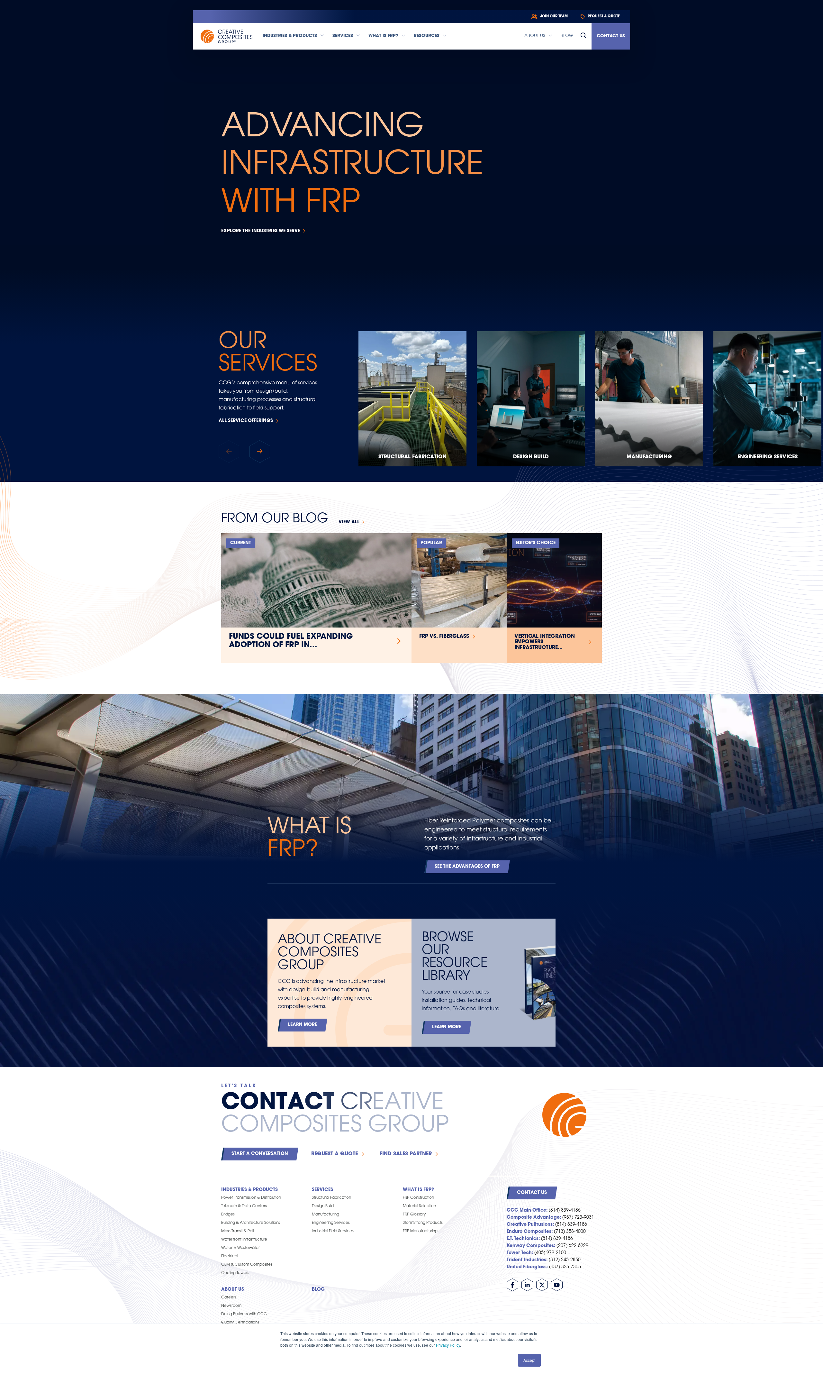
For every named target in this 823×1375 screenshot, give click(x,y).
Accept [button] (529, 1360)
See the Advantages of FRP (467, 866)
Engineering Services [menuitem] (331, 1223)
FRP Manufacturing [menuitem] (420, 1231)
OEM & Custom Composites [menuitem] (246, 1265)
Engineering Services (767, 457)
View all (349, 522)
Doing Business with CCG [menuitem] (244, 1314)
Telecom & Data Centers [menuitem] (244, 1206)
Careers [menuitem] (228, 1297)
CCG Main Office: (527, 1210)
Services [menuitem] (322, 1189)
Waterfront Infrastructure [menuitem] (244, 1240)
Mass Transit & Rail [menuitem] (237, 1231)
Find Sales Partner (406, 1154)
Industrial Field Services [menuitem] (333, 1231)
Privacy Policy (448, 1345)
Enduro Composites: (530, 1231)
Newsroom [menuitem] (231, 1306)
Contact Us (611, 36)
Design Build (531, 457)
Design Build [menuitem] (323, 1206)
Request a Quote (334, 1154)
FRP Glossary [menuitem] (414, 1214)
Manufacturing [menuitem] (325, 1214)
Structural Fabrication (412, 457)
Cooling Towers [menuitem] (235, 1273)
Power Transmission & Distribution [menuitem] (251, 1198)
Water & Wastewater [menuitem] (240, 1248)
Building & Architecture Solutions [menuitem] (250, 1223)
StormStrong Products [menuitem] (423, 1223)
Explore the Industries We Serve (260, 231)
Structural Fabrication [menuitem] (331, 1198)
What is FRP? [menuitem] (418, 1189)
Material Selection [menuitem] (419, 1206)
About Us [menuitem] (232, 1289)
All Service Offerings (246, 420)
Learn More (302, 1024)
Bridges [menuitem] (228, 1214)
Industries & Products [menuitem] (249, 1189)
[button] (259, 451)
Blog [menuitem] (318, 1289)
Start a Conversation (259, 1153)
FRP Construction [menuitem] (418, 1198)
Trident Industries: (527, 1260)
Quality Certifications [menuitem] (240, 1323)
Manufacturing (649, 457)
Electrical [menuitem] (229, 1256)
